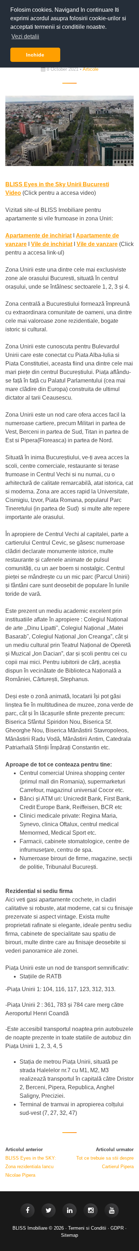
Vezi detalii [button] (25, 36)
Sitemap (69, 1235)
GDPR (117, 1228)
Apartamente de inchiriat (38, 235)
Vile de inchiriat (51, 244)
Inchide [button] (35, 55)
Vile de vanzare (97, 244)
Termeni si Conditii (87, 1228)
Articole (90, 69)
